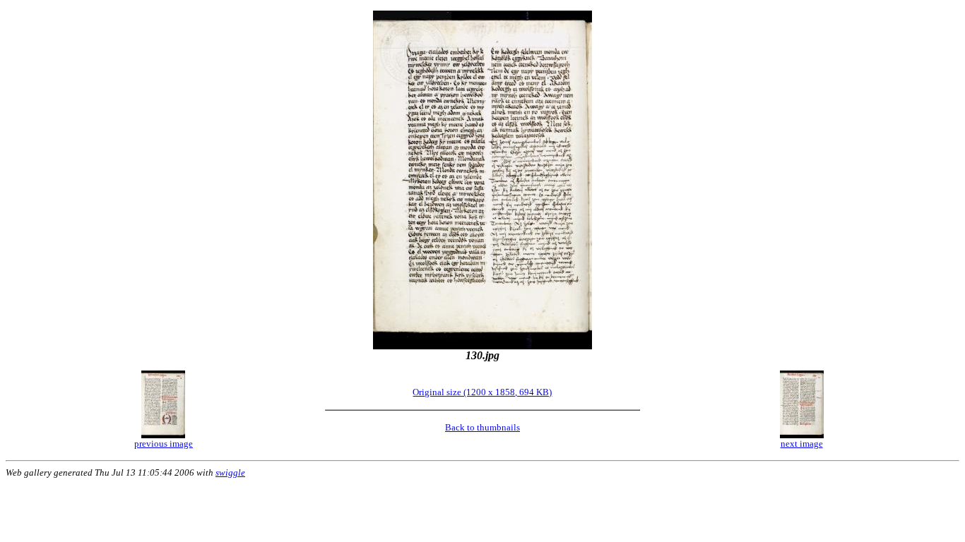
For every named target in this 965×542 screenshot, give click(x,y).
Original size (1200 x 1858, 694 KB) (482, 392)
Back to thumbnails (482, 427)
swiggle (230, 472)
